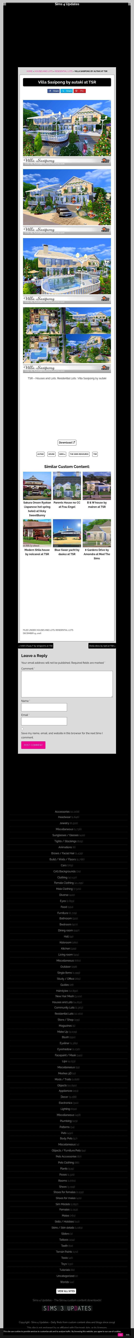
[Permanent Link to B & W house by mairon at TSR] (97, 498)
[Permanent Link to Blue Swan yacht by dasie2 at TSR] (67, 545)
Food (64, 907)
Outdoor (65, 966)
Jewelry (64, 823)
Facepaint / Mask (65, 1055)
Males (65, 1215)
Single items (64, 972)
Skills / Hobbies (64, 1221)
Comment (28, 668)
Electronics (65, 1102)
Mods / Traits (63, 1079)
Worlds (64, 1282)
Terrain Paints (64, 1251)
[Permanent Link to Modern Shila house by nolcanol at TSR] (37, 545)
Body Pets (66, 1138)
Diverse (63, 894)
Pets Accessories (66, 1156)
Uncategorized (65, 1275)
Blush (65, 1037)
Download (65, 442)
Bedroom (65, 924)
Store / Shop (66, 1019)
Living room (65, 954)
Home (30, 71)
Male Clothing (64, 888)
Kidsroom (65, 942)
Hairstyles (62, 990)
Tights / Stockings (65, 841)
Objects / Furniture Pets (66, 1150)
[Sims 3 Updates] (67, 1308)
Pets (63, 1133)
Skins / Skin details (63, 1227)
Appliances (65, 1090)
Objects (62, 1085)
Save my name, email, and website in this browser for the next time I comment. (62, 735)
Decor (64, 1096)
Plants (63, 1168)
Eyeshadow (64, 1049)
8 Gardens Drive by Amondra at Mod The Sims (97, 554)
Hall (66, 936)
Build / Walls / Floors (63, 859)
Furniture (62, 913)
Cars (64, 865)
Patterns (65, 1127)
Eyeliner (64, 1043)
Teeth (64, 1245)
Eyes (63, 900)
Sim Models (63, 1204)
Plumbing (66, 1121)
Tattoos (63, 1239)
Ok (120, 1335)
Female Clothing (64, 882)
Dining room (65, 930)
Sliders (65, 1233)
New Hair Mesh (65, 996)
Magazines (65, 1025)
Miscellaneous (64, 829)
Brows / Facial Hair (63, 853)
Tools (64, 1257)
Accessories (62, 811)
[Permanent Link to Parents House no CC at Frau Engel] (67, 498)
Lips (64, 1061)
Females (64, 1209)
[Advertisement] (67, 36)
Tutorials (64, 1269)
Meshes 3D (64, 1073)
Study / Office (65, 978)
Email (25, 715)
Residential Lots (63, 71)
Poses (63, 1174)
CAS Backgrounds (64, 871)
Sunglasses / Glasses (65, 835)
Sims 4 (62, 454)
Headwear (64, 817)
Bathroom (65, 918)
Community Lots (64, 1007)
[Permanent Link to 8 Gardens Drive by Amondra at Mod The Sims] (97, 545)
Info (127, 1335)
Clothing (62, 877)
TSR (95, 454)
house (51, 454)
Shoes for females (64, 1192)
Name (25, 701)
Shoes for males (65, 1198)
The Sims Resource (79, 454)
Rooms (62, 1180)
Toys (64, 1263)
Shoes (63, 1186)
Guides (64, 984)
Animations (65, 847)
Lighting (65, 1108)
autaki (40, 454)
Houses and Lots (44, 71)
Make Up (62, 1031)
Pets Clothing (66, 1162)
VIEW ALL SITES (66, 1291)
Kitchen (65, 948)
